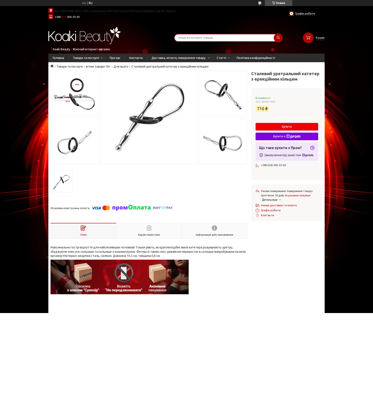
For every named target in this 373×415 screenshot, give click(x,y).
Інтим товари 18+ (98, 66)
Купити (287, 126)
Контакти (136, 57)
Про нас (115, 57)
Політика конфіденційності (256, 57)
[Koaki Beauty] (84, 35)
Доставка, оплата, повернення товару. (179, 57)
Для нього (121, 66)
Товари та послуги (86, 57)
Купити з (279, 136)
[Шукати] (278, 37)
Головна (58, 57)
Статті (221, 57)
